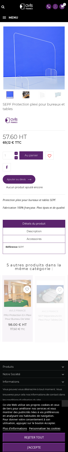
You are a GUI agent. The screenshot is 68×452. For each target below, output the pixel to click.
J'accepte (34, 447)
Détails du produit (34, 223)
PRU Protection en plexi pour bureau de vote (17, 316)
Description (34, 231)
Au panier (31, 155)
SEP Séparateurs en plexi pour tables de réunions (50, 317)
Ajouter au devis (55, 339)
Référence (12, 247)
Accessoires (34, 239)
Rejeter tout (34, 437)
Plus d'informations (15, 428)
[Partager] (7, 167)
